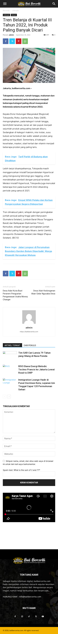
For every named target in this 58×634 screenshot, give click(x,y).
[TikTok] (29, 616)
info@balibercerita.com (30, 596)
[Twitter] (12, 41)
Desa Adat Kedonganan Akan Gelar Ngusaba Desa (43, 292)
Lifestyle (15, 10)
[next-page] (9, 396)
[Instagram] (22, 616)
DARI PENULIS (30, 345)
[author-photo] (29, 323)
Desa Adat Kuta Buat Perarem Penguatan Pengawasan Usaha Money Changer (15, 295)
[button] (4, 4)
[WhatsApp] (25, 41)
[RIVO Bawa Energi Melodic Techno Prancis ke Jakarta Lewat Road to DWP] (10, 369)
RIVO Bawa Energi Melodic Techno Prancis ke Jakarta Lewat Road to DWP (36, 369)
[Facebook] (5, 41)
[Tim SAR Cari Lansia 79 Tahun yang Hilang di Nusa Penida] (10, 356)
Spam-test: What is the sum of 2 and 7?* (21, 470)
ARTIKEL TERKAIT (12, 345)
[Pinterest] (18, 41)
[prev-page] (4, 396)
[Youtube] (43, 616)
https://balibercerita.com (29, 332)
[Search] (54, 4)
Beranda (6, 10)
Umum (14, 15)
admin (11, 35)
